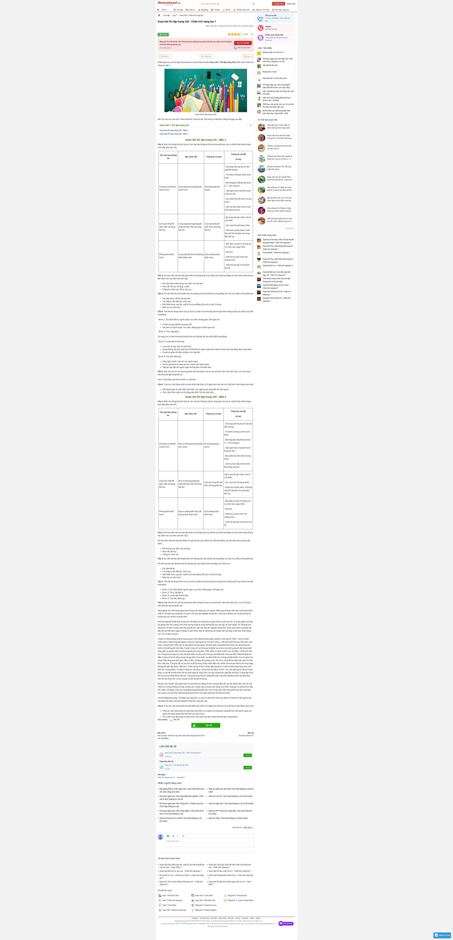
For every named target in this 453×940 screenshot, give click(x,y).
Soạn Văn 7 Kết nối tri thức (205, 900)
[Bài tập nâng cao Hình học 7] (259, 53)
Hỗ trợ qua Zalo (244, 48)
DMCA (258, 918)
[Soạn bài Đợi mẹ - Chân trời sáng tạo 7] (259, 266)
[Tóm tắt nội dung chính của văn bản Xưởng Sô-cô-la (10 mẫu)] (259, 279)
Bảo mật (230, 918)
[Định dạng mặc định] (183, 836)
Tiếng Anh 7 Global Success (206, 905)
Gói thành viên (204, 918)
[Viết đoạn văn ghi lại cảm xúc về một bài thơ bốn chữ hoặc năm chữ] (259, 105)
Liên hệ (237, 918)
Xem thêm (289, 228)
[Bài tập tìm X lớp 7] (259, 73)
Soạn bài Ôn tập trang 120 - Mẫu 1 (174, 130)
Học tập (167, 15)
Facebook (245, 918)
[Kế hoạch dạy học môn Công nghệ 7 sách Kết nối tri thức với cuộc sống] (259, 86)
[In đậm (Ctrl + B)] (173, 836)
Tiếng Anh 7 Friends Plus (237, 895)
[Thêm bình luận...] (209, 842)
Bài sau (247, 56)
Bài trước (165, 56)
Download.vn (159, 15)
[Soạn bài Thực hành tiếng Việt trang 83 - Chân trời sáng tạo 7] (259, 260)
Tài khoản (195, 918)
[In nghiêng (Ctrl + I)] (177, 836)
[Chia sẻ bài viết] (252, 34)
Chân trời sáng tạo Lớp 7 (166, 777)
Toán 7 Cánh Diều (169, 905)
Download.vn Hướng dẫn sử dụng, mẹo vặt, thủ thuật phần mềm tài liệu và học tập (169, 4)
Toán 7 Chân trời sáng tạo (172, 900)
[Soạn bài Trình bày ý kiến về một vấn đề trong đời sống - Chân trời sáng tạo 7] (259, 240)
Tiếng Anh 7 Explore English (205, 910)
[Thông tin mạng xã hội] (286, 927)
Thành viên (278, 4)
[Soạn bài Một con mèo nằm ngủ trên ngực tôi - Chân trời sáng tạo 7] (259, 273)
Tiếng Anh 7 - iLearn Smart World (240, 900)
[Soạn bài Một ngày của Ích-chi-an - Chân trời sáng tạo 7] (259, 286)
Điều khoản (222, 918)
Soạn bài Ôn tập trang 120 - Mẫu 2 (174, 134)
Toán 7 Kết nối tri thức (170, 895)
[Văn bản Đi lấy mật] (259, 66)
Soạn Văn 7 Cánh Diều (204, 895)
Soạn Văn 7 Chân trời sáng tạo (191, 15)
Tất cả (164, 10)
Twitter (252, 918)
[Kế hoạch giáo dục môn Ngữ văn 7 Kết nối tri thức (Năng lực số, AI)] (259, 60)
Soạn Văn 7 (181, 777)
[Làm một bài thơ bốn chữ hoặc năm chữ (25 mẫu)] (259, 92)
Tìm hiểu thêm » (166, 48)
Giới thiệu (214, 918)
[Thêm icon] (168, 836)
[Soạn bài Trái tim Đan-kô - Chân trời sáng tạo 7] (259, 299)
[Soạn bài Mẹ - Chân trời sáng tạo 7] (259, 253)
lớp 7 (178, 119)
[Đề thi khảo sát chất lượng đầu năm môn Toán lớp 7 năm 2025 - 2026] (259, 112)
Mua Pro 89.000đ (243, 43)
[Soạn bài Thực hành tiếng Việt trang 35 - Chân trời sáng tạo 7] (259, 247)
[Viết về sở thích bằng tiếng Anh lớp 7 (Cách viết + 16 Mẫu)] (259, 99)
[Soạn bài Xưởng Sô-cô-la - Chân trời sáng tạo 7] (259, 292)
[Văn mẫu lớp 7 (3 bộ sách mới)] (259, 79)
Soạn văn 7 (214, 62)
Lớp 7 (174, 15)
